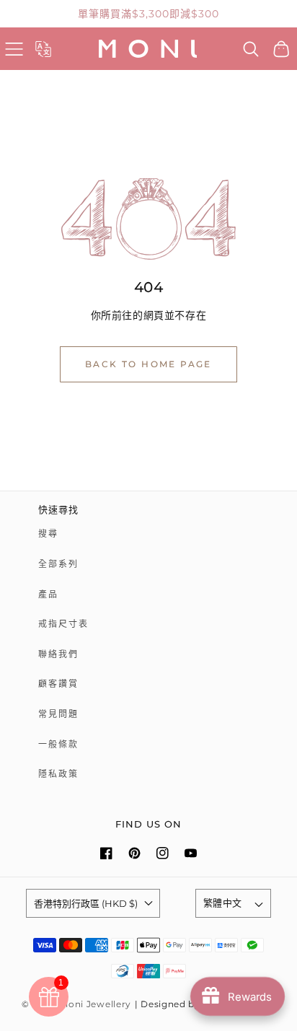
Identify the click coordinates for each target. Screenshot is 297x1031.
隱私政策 (58, 773)
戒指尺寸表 (63, 623)
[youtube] (191, 853)
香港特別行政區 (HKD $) (86, 903)
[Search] (251, 49)
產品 (48, 594)
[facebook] (106, 853)
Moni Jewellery (95, 1004)
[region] (148, 13)
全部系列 (58, 563)
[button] (14, 49)
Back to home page (148, 364)
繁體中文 (222, 902)
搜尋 (48, 533)
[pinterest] (134, 853)
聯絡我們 (58, 654)
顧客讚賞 (58, 683)
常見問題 (58, 713)
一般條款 (58, 744)
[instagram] (162, 853)
